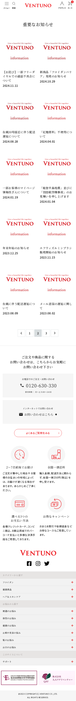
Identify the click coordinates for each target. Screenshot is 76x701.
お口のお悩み (9, 647)
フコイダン (8, 582)
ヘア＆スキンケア (12, 596)
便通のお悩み (9, 610)
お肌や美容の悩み (12, 632)
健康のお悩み (9, 625)
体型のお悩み (9, 618)
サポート (7, 661)
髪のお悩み (8, 639)
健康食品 (7, 589)
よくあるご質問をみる (38, 433)
